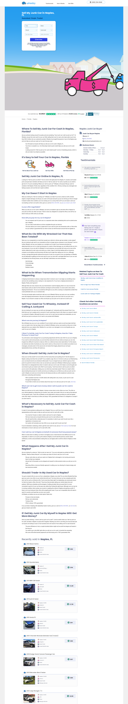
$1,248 (71, 586)
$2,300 (71, 696)
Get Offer (70, 3)
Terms (37, 46)
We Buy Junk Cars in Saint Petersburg (92, 340)
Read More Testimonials (93, 265)
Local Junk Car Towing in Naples (90, 294)
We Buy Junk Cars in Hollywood (90, 331)
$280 (71, 678)
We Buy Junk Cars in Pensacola (91, 358)
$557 (71, 659)
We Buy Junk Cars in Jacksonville (91, 317)
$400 (71, 641)
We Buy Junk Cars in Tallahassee (91, 353)
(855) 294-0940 (55, 203)
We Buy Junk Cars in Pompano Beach (92, 349)
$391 (71, 622)
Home (23, 119)
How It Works (61, 3)
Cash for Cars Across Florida (89, 289)
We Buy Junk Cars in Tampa (90, 326)
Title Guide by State (66, 426)
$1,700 (71, 604)
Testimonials (49, 3)
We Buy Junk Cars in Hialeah (90, 335)
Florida (29, 119)
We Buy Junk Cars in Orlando (90, 313)
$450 (71, 549)
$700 (71, 567)
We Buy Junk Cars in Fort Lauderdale (92, 322)
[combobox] (31, 25)
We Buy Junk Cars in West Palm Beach (93, 344)
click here (73, 381)
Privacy (40, 46)
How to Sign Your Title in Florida (90, 284)
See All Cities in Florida (88, 363)
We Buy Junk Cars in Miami (89, 308)
